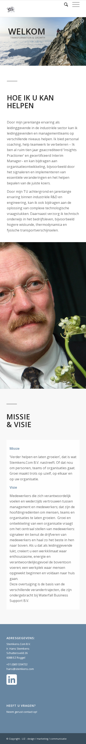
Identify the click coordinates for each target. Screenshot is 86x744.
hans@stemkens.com (20, 669)
